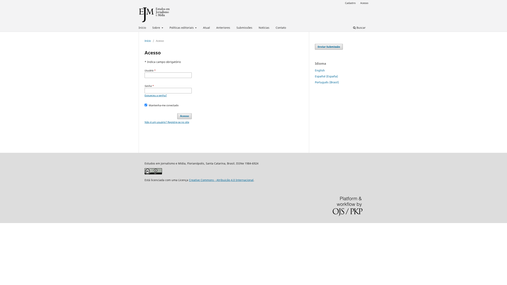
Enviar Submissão (329, 46)
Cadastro (350, 3)
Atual (206, 27)
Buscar (361, 27)
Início (142, 27)
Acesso (364, 3)
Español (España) (326, 76)
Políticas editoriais (182, 27)
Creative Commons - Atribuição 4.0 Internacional (221, 180)
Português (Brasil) (327, 82)
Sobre (156, 27)
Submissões (244, 27)
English (320, 70)
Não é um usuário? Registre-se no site (167, 122)
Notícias (264, 27)
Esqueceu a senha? (156, 95)
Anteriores (223, 27)
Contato (281, 27)
